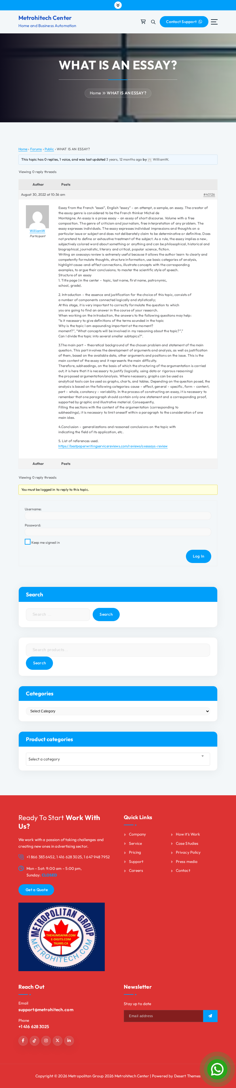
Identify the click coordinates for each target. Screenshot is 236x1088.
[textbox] (118, 759)
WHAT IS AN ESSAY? (126, 93)
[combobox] (118, 759)
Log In (198, 556)
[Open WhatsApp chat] (217, 1069)
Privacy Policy (188, 852)
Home (95, 93)
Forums (36, 149)
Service (135, 843)
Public (49, 149)
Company (137, 834)
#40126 (209, 194)
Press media (187, 861)
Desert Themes (187, 1076)
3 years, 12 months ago (124, 159)
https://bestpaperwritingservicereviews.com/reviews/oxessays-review (113, 446)
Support (136, 861)
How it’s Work (188, 834)
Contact (183, 870)
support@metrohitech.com (45, 1009)
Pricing (135, 852)
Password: (33, 525)
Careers (136, 870)
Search (39, 662)
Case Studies (187, 843)
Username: (33, 509)
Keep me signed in (45, 542)
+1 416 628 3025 (33, 1026)
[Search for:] (58, 614)
